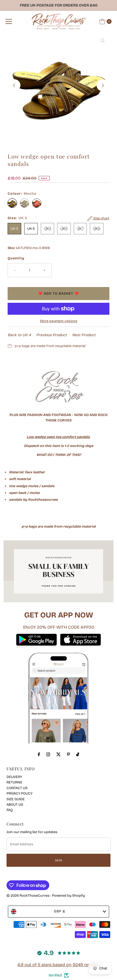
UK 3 (14, 228)
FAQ (10, 810)
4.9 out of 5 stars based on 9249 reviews (58, 964)
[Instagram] (48, 754)
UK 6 (64, 228)
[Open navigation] (8, 21)
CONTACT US (17, 788)
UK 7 (80, 228)
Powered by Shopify (68, 895)
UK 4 (47, 228)
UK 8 (96, 228)
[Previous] (14, 85)
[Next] (103, 85)
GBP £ (59, 911)
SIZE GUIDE (16, 799)
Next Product (84, 335)
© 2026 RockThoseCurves (28, 895)
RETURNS (14, 782)
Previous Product (51, 335)
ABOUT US (15, 804)
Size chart (101, 218)
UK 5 (31, 228)
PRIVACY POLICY (19, 793)
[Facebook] (39, 754)
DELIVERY (14, 777)
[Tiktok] (77, 754)
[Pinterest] (68, 754)
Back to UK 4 (19, 335)
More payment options (58, 321)
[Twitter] (58, 754)
